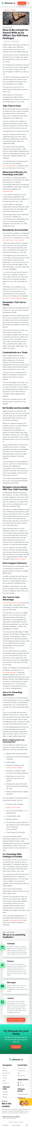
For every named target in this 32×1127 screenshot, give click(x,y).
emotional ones (8, 191)
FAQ (19, 1073)
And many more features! (16, 1019)
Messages (5, 1092)
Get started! (22, 3)
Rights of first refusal (13, 807)
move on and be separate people (15, 298)
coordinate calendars (10, 672)
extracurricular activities (14, 767)
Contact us (6, 1083)
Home (4, 1068)
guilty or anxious (20, 559)
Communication (15, 41)
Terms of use (21, 1068)
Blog (4, 1080)
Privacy (5, 1075)
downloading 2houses (16, 920)
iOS (20, 1082)
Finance (5, 1097)
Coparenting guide (23, 1094)
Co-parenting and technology (12, 603)
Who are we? (6, 1073)
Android (21, 1085)
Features (5, 1070)
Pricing (4, 1078)
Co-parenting (6, 41)
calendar (5, 1094)
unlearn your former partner (14, 240)
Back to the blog (10, 10)
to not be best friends (10, 166)
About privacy (21, 1070)
